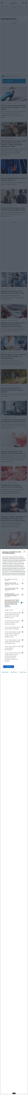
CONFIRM (8, 666)
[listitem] (14, 580)
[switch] (22, 583)
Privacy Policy (22, 672)
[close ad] (14, 1093)
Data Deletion (5, 672)
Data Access (14, 672)
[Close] (24, 552)
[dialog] (14, 823)
